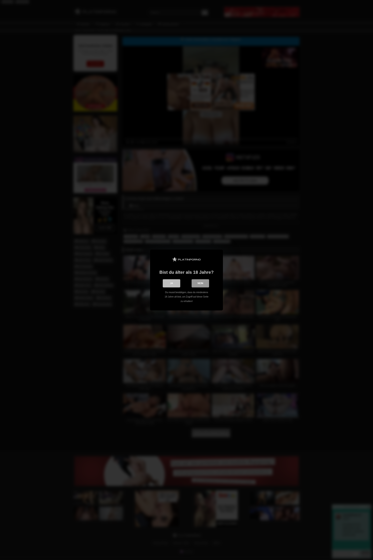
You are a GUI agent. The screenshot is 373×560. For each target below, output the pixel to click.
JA (171, 283)
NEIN (200, 283)
